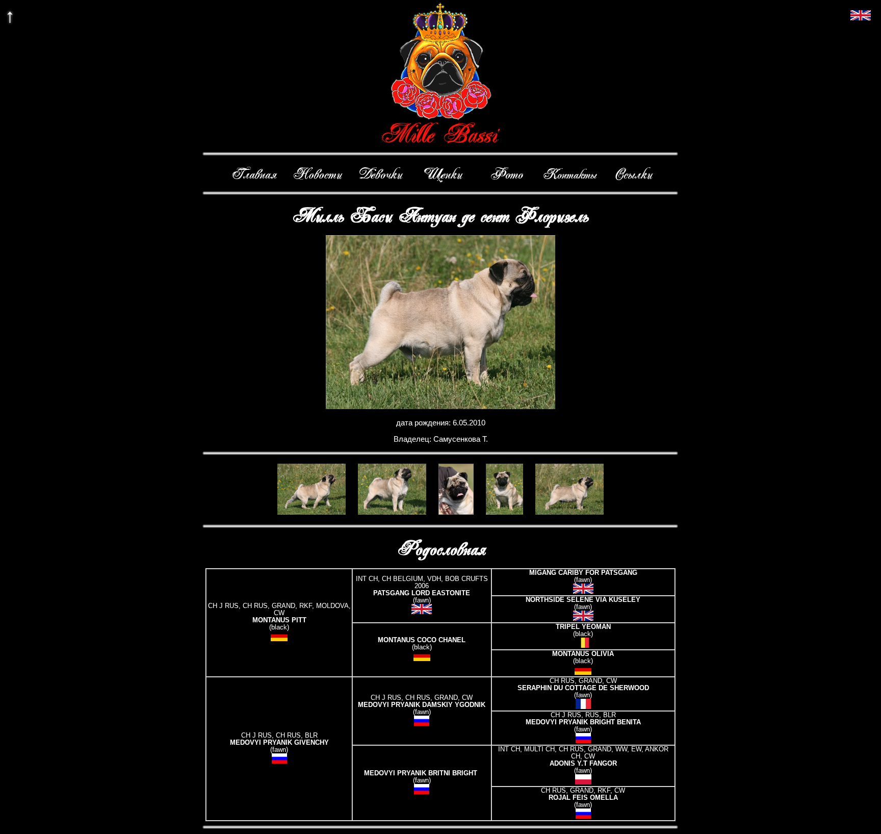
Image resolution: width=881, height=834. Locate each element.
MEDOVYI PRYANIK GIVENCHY (279, 742)
